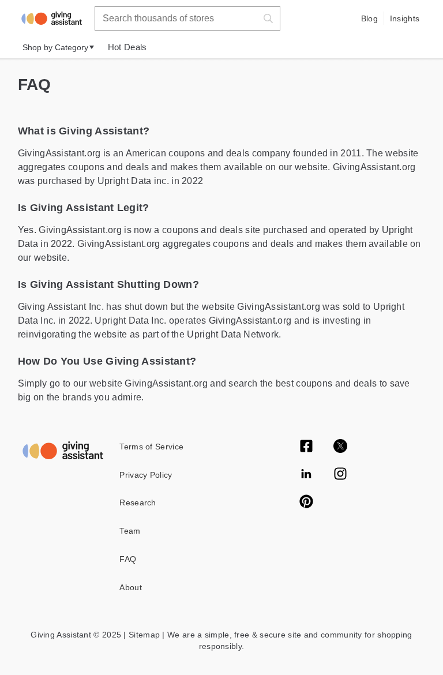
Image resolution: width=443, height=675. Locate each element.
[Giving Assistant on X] (340, 447)
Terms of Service (151, 446)
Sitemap (143, 634)
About (130, 587)
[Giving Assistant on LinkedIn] (306, 475)
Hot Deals (127, 47)
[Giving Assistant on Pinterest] (306, 502)
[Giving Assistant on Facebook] (306, 447)
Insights (404, 18)
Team (129, 530)
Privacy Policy (145, 474)
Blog (369, 18)
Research (137, 502)
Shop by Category (55, 47)
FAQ (127, 559)
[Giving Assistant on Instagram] (340, 475)
